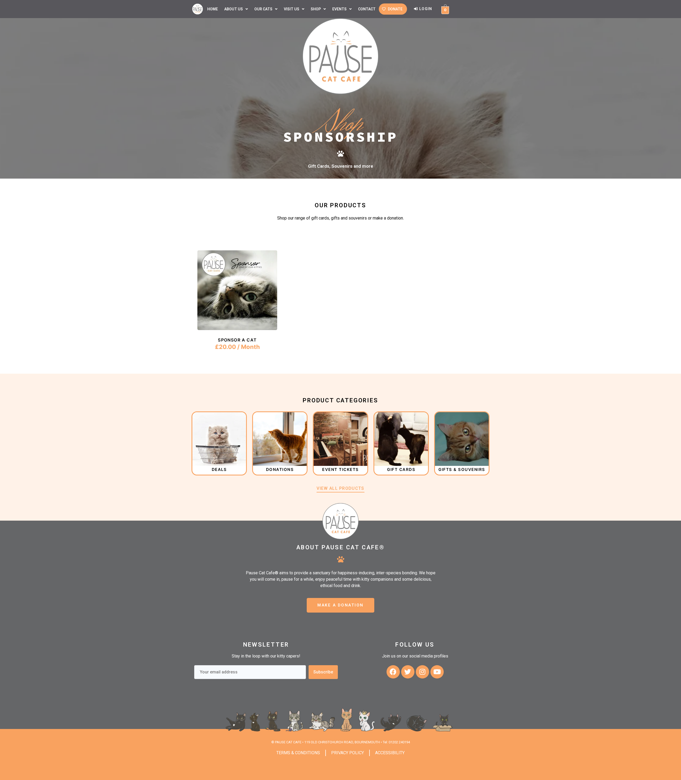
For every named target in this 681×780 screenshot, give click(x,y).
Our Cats (263, 9)
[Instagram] (422, 671)
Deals (219, 469)
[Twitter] (407, 671)
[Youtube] (437, 671)
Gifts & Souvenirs (461, 469)
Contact (367, 9)
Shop (316, 9)
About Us (233, 9)
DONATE (395, 9)
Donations (280, 469)
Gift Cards (401, 469)
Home (212, 9)
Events (339, 9)
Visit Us (291, 9)
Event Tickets (340, 469)
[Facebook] (393, 671)
